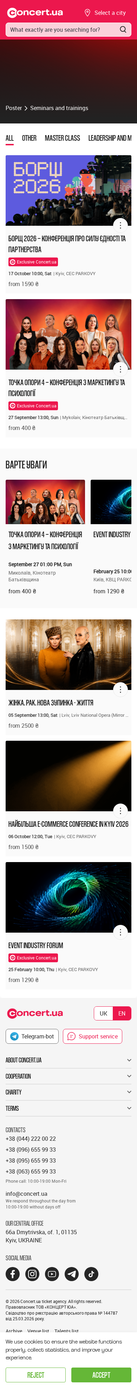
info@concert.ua (26, 1194)
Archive (14, 1331)
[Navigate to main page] (35, 13)
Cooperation (18, 1076)
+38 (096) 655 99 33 (31, 1149)
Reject (35, 1375)
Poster (14, 108)
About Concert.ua (23, 1060)
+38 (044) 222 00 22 (31, 1138)
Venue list (38, 1331)
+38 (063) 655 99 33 (31, 1171)
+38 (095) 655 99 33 (31, 1160)
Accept (101, 1375)
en (121, 1013)
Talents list (66, 1331)
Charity (13, 1092)
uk (103, 1013)
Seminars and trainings (59, 108)
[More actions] (120, 225)
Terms (12, 1108)
